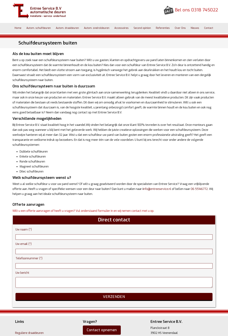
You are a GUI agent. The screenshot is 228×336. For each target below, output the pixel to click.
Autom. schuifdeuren (34, 28)
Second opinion (126, 28)
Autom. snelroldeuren (86, 28)
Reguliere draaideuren (29, 333)
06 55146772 (199, 189)
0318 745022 (204, 10)
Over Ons (158, 28)
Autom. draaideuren (60, 28)
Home (16, 28)
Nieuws (171, 28)
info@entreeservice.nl (157, 189)
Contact (181, 28)
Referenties (144, 28)
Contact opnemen (102, 330)
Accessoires (109, 28)
